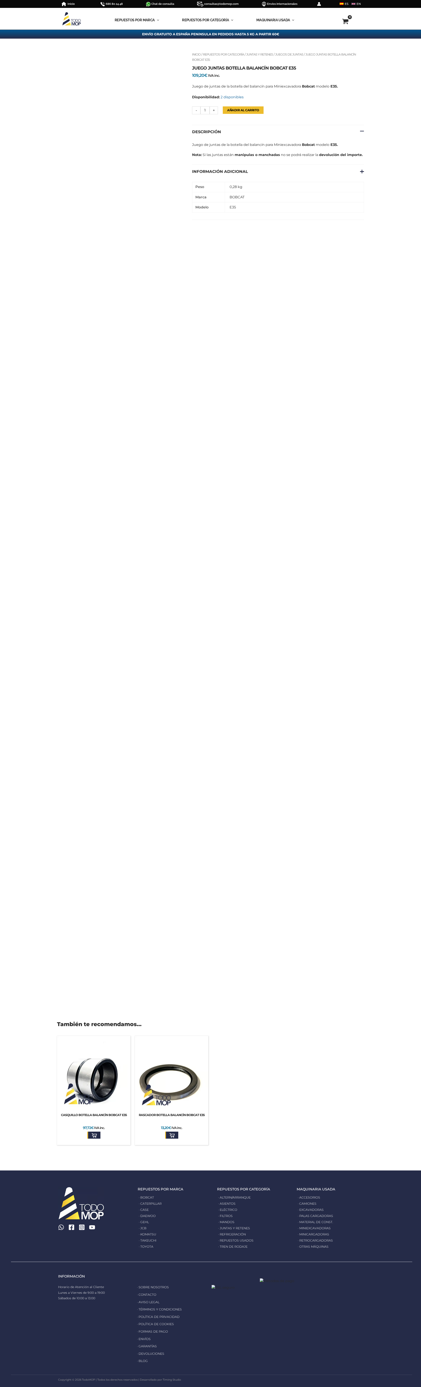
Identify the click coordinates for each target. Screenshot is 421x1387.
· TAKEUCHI (147, 1240)
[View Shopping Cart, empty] (337, 22)
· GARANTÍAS (147, 1346)
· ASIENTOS (226, 1204)
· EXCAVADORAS (311, 1210)
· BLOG (142, 1361)
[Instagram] (82, 1227)
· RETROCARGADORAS (315, 1240)
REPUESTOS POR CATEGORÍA (223, 54)
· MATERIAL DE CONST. (315, 1222)
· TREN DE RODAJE (233, 1247)
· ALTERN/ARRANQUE (234, 1197)
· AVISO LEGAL (148, 1302)
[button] (93, 1135)
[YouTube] (92, 1227)
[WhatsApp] (61, 1227)
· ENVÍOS (144, 1339)
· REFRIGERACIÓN (232, 1234)
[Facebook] (71, 1227)
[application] (157, 20)
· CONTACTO (146, 1295)
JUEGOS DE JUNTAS (289, 54)
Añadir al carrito (243, 110)
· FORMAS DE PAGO (152, 1331)
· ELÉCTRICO (227, 1210)
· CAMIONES (307, 1204)
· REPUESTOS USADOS (235, 1240)
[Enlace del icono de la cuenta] (319, 4)
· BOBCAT (146, 1197)
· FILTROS (225, 1216)
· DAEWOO (147, 1216)
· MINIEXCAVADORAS (314, 1228)
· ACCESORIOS (309, 1197)
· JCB (142, 1228)
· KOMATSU (147, 1234)
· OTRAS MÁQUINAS (313, 1247)
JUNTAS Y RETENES (259, 54)
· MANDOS (226, 1222)
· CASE (144, 1210)
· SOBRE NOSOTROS (153, 1287)
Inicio (196, 54)
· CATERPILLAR (150, 1204)
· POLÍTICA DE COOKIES (155, 1324)
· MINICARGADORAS (313, 1234)
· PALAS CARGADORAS (315, 1216)
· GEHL (144, 1222)
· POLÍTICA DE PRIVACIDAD (158, 1317)
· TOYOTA (146, 1247)
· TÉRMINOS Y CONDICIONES (159, 1309)
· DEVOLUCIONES (150, 1354)
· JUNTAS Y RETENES (234, 1228)
